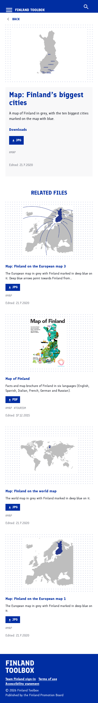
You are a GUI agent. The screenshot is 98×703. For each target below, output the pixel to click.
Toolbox (30, 10)
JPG (20, 141)
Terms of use (48, 679)
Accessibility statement (22, 684)
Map (13, 152)
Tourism (20, 408)
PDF (16, 400)
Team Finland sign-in (20, 679)
